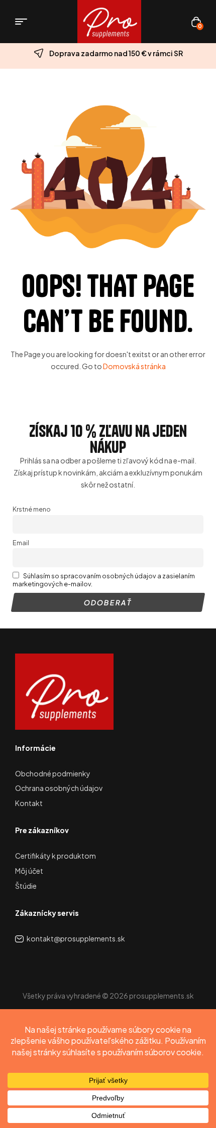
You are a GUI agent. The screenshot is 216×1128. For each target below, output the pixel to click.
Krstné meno (32, 509)
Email (21, 543)
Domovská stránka (134, 366)
